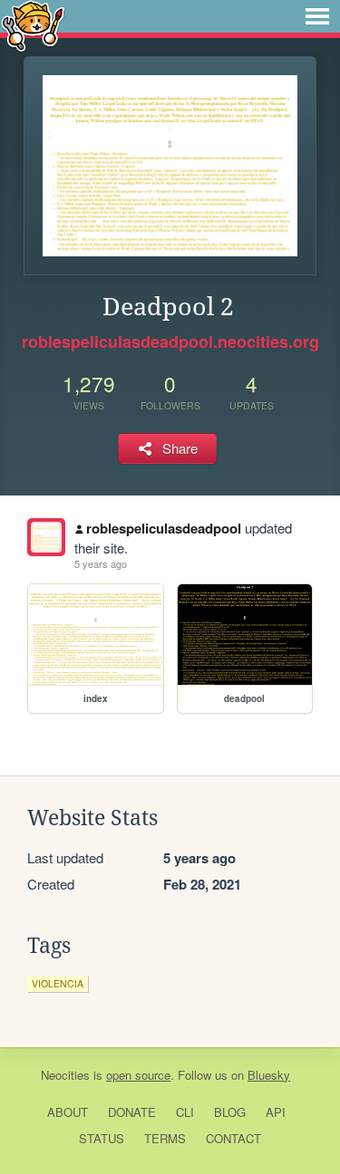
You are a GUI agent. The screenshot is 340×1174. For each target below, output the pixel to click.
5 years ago (100, 563)
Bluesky (269, 1074)
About (67, 1112)
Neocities (65, 1074)
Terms (165, 1138)
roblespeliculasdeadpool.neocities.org (170, 341)
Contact (233, 1138)
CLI (185, 1112)
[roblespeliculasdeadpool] (46, 537)
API (276, 1112)
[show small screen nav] (317, 16)
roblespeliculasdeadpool (163, 528)
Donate (132, 1112)
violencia (57, 983)
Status (101, 1138)
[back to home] (33, 24)
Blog (230, 1112)
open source (138, 1074)
